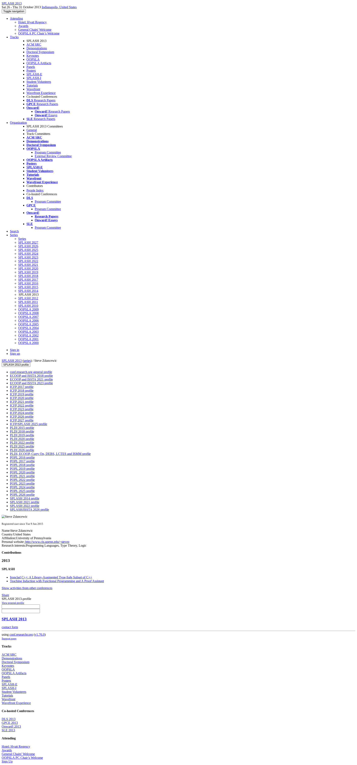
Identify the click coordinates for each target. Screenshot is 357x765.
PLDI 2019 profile (22, 435)
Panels (30, 67)
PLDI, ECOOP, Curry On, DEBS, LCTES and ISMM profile (50, 454)
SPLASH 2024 (28, 253)
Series (22, 238)
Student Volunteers (38, 81)
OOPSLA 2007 (28, 317)
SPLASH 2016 (28, 283)
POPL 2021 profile (22, 476)
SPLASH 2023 (28, 257)
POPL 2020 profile (22, 472)
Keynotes (32, 55)
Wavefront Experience (41, 93)
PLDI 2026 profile (22, 450)
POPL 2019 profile (22, 468)
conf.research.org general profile (31, 372)
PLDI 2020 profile (22, 439)
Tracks (14, 37)
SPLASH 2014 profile (24, 498)
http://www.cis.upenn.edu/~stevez (46, 542)
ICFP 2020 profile (21, 398)
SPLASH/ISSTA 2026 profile (29, 509)
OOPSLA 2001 (28, 339)
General (31, 130)
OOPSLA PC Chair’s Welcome (39, 33)
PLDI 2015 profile (22, 427)
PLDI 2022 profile (22, 442)
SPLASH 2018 (28, 276)
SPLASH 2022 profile (24, 506)
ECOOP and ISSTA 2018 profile (31, 375)
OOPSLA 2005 (28, 324)
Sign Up (7, 761)
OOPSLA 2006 (28, 320)
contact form (10, 627)
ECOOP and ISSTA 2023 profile (31, 383)
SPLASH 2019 (28, 272)
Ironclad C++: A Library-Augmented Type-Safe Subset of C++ (51, 577)
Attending (16, 18)
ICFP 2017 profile (21, 387)
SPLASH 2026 (28, 246)
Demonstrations (36, 48)
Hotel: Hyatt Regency (32, 22)
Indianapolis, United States (59, 7)
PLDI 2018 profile (22, 431)
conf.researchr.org (21, 634)
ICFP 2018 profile (21, 390)
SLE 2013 (8, 730)
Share (5, 595)
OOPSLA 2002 (28, 335)
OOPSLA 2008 (28, 313)
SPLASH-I (33, 78)
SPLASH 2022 (28, 261)
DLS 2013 (8, 719)
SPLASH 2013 (12, 360)
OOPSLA (33, 59)
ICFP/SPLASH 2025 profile (28, 424)
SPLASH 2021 (28, 265)
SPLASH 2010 (28, 305)
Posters (31, 70)
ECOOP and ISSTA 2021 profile (31, 379)
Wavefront (33, 89)
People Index (35, 190)
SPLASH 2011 (28, 302)
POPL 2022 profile (22, 480)
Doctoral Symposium (40, 52)
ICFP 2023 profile (21, 409)
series (27, 360)
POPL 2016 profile (22, 457)
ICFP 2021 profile (21, 401)
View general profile (13, 602)
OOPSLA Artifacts (38, 63)
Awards (23, 26)
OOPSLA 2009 (28, 309)
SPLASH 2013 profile (16, 364)
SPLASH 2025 (28, 250)
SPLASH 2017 (28, 279)
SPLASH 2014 (28, 291)
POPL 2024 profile (22, 487)
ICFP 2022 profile (21, 405)
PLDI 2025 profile (22, 446)
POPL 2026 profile (22, 494)
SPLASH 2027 (28, 242)
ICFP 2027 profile (21, 420)
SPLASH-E (34, 74)
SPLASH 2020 (28, 268)
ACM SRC (33, 44)
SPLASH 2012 (28, 298)
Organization (18, 122)
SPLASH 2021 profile (24, 502)
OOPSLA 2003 (28, 331)
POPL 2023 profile (22, 483)
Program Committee (48, 152)
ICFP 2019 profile (21, 394)
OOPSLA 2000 (28, 343)
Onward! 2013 (11, 726)
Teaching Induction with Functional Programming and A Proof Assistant (57, 581)
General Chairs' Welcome (34, 29)
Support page (9, 638)
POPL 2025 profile (22, 491)
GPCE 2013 (10, 723)
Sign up (15, 353)
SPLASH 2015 (28, 287)
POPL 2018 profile (22, 465)
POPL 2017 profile (22, 461)
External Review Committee (53, 156)
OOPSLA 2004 (28, 328)
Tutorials (32, 85)
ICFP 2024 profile (21, 413)
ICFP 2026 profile (21, 416)
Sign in (14, 350)
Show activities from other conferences (27, 588)
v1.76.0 (40, 634)
